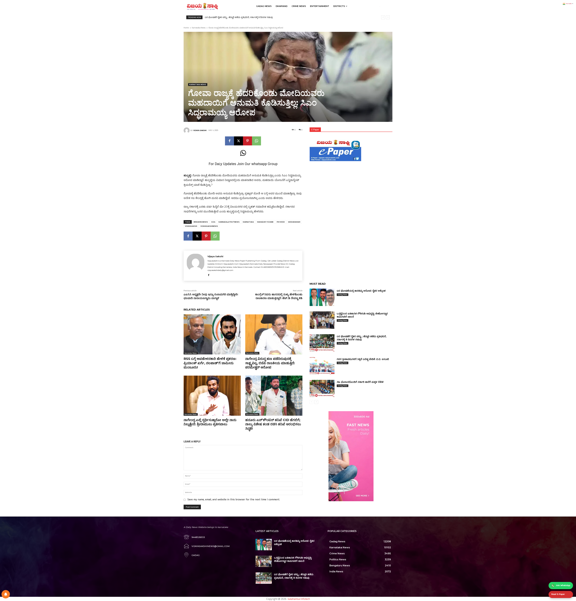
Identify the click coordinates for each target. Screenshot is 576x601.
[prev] (383, 17)
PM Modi (281, 222)
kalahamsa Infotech (299, 599)
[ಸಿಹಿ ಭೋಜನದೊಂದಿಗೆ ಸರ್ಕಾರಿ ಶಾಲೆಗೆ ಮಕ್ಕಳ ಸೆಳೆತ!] (322, 388)
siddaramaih (294, 222)
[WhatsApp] (256, 140)
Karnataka (248, 222)
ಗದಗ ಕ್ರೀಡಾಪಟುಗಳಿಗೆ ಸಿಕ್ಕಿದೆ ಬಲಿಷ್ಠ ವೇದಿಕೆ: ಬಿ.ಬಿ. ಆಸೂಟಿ (363, 359)
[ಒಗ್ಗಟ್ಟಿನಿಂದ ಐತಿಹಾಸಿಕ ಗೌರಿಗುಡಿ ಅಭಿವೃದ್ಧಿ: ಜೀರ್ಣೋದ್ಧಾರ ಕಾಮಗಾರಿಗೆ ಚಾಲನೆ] (322, 320)
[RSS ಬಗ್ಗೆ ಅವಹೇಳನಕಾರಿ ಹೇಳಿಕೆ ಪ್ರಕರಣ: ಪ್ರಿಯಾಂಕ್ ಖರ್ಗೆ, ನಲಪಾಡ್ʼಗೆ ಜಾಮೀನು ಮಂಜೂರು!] (212, 334)
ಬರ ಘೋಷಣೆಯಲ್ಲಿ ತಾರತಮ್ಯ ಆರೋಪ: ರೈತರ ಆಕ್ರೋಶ (361, 290)
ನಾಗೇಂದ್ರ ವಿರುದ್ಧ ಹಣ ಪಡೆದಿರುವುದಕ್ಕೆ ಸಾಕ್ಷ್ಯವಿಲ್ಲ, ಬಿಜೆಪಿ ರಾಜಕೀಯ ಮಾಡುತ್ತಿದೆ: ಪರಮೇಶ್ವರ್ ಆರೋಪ (270, 363)
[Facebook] (229, 140)
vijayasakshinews (209, 226)
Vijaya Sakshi (200, 130)
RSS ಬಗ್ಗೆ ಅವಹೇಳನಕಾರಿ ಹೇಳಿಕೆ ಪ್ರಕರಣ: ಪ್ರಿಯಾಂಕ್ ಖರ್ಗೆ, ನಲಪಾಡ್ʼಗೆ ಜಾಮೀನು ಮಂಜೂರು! (210, 363)
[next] (388, 17)
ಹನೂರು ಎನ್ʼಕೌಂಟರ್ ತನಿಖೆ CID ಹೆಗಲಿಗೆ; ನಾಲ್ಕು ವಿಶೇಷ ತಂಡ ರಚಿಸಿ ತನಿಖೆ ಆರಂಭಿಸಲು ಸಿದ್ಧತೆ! (273, 424)
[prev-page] (311, 402)
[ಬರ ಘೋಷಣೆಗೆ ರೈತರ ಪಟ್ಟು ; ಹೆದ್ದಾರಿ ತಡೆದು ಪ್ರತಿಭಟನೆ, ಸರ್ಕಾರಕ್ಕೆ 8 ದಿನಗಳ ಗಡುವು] (322, 343)
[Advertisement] (351, 183)
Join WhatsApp (563, 585)
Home (186, 27)
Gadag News (342, 295)
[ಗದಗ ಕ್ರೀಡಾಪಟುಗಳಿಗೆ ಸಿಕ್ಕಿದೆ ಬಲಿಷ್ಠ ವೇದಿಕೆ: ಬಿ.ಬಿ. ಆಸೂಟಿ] (322, 365)
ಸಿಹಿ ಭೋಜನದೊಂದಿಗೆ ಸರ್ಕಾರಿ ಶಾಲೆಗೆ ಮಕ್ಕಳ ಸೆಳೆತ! (227, 17)
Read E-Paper (558, 594)
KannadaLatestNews (229, 222)
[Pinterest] (247, 140)
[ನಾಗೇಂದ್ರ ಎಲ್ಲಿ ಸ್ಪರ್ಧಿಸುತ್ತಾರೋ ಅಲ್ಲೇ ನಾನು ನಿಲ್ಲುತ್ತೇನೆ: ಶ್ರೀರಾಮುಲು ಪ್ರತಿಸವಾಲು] (212, 396)
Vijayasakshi (191, 226)
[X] (238, 140)
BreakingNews (201, 222)
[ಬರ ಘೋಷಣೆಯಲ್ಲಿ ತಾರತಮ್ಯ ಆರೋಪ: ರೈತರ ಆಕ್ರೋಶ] (322, 297)
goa (213, 222)
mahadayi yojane (265, 222)
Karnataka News (199, 27)
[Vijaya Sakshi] (187, 130)
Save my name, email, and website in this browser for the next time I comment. (234, 499)
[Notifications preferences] (6, 594)
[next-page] (316, 402)
